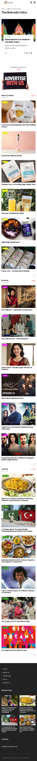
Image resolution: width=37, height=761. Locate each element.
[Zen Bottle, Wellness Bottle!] (18, 142)
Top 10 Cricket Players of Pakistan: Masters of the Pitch (18, 592)
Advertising (7, 676)
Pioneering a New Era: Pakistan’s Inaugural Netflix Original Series (17, 459)
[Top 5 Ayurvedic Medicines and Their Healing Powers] (18, 111)
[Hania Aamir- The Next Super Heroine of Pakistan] (18, 354)
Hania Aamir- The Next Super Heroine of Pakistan (16, 368)
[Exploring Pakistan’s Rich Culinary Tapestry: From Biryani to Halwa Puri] (18, 546)
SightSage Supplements (10, 242)
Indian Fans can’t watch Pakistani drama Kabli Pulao (17, 428)
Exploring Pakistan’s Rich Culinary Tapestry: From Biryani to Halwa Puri (18, 561)
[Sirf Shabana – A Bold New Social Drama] (18, 296)
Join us (5, 679)
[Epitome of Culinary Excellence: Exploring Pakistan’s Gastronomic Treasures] (18, 485)
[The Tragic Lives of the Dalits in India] (18, 608)
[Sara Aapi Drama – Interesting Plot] (18, 325)
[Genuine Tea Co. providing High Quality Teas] (18, 171)
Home (3, 9)
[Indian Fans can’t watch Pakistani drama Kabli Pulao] (18, 414)
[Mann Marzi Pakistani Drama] (18, 385)
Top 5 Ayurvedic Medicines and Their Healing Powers (18, 126)
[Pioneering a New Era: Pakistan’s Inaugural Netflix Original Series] (18, 444)
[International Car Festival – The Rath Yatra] (18, 30)
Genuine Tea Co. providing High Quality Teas (18, 184)
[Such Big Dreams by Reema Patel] (18, 637)
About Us (6, 672)
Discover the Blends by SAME (12, 213)
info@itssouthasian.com (9, 746)
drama (34, 280)
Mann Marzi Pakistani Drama (12, 398)
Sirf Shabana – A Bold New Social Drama (16, 310)
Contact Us (6, 683)
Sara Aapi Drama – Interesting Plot (14, 339)
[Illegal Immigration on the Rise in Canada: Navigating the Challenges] (9, 700)
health (33, 95)
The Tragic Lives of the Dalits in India (15, 621)
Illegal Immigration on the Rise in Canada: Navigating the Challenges (8, 710)
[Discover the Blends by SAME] (18, 200)
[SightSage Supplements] (18, 229)
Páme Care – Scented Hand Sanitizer (15, 271)
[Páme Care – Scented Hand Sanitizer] (18, 258)
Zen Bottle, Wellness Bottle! (11, 156)
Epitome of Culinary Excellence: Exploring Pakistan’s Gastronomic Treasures (17, 499)
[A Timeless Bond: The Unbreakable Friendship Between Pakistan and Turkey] (18, 516)
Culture (8, 36)
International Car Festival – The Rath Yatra (18, 40)
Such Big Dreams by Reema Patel (14, 650)
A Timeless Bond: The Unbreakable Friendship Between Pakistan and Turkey (16, 530)
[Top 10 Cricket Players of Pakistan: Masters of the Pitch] (18, 577)
